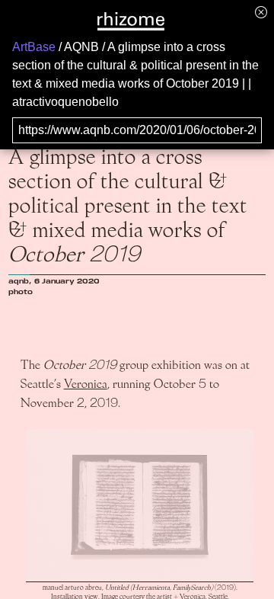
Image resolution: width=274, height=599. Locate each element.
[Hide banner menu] (261, 12)
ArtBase (34, 46)
